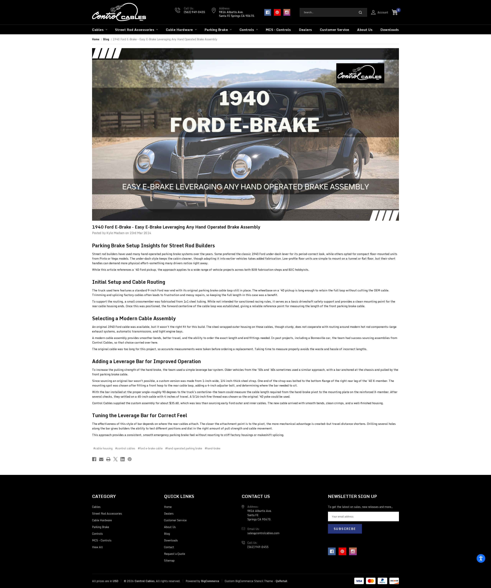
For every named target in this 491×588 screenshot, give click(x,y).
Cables (98, 29)
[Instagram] (286, 12)
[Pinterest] (277, 12)
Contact (169, 547)
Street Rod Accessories (134, 29)
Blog (167, 533)
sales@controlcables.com (263, 533)
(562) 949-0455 (194, 12)
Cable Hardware (179, 29)
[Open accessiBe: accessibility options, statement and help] (481, 558)
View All (97, 547)
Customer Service (334, 29)
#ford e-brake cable (150, 448)
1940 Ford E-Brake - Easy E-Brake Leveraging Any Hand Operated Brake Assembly (176, 227)
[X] (115, 459)
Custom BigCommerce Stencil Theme (249, 581)
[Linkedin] (122, 459)
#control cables (125, 448)
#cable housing (103, 448)
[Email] (101, 459)
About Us (364, 29)
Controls (247, 29)
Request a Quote (174, 554)
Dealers (305, 29)
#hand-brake (212, 448)
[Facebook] (267, 12)
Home (168, 507)
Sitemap (169, 560)
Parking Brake (216, 29)
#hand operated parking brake (183, 448)
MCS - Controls (278, 29)
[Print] (108, 459)
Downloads (389, 29)
